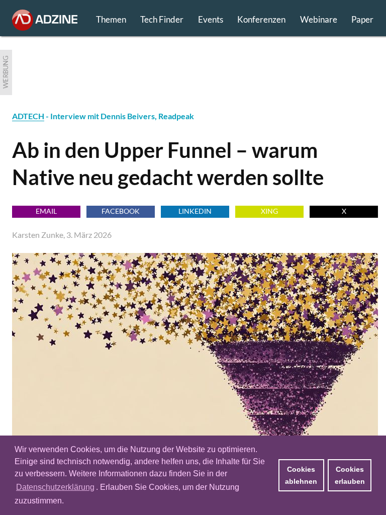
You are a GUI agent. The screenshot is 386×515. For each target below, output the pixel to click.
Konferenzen (261, 19)
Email (46, 211)
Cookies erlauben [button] (350, 475)
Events (210, 19)
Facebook (121, 211)
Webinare (318, 19)
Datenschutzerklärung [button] (55, 487)
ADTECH (28, 116)
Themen (111, 19)
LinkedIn (195, 211)
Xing (269, 211)
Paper (362, 19)
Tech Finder (161, 19)
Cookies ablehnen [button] (301, 475)
